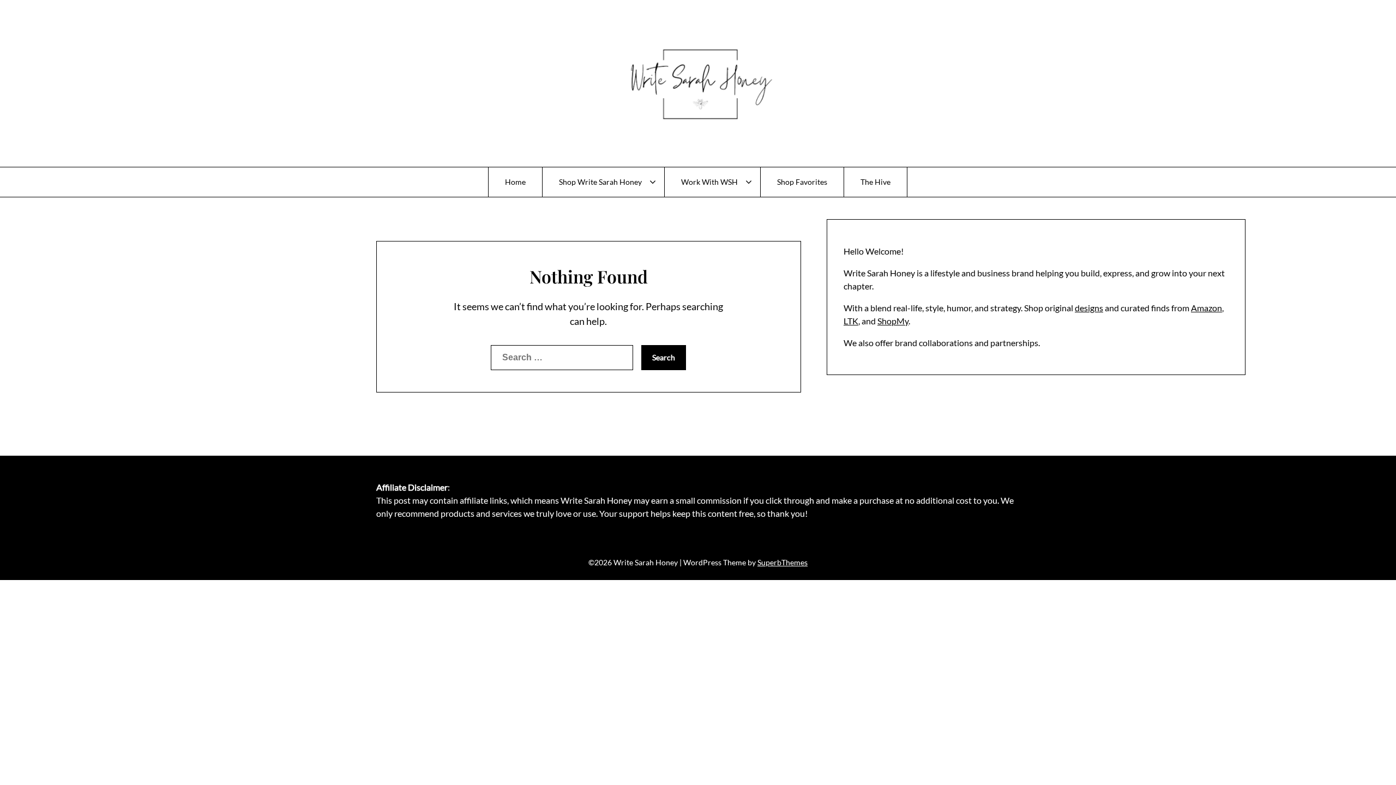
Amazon (1206, 308)
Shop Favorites (802, 181)
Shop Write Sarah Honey (600, 181)
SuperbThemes (782, 562)
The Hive (875, 181)
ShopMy (892, 321)
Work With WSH (709, 181)
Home (515, 181)
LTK (851, 321)
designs (1089, 308)
